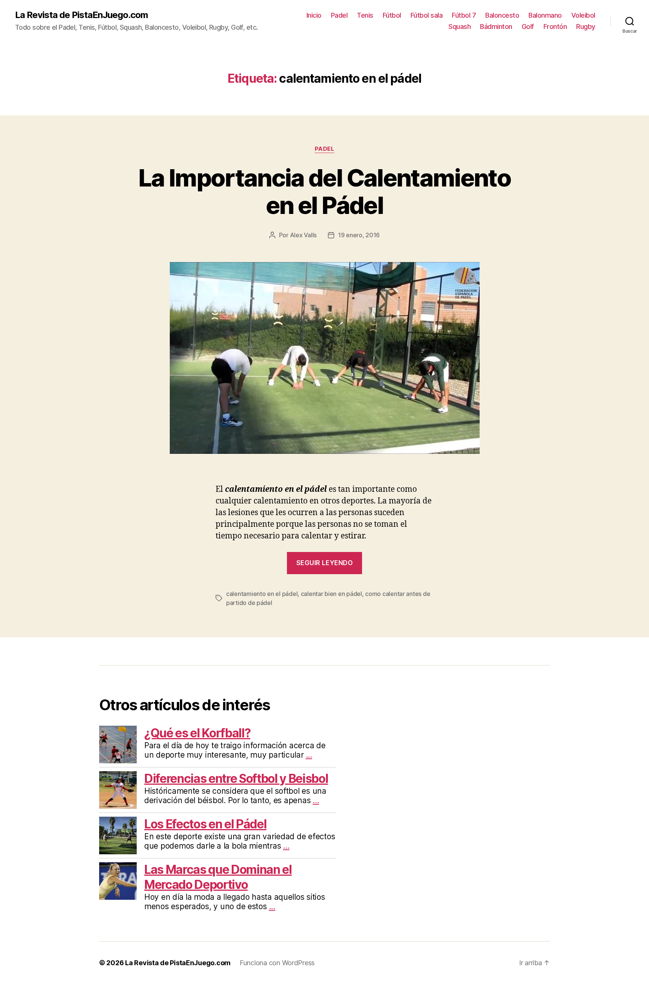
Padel (339, 15)
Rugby (585, 26)
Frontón (555, 26)
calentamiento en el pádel (261, 593)
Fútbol (392, 15)
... (309, 755)
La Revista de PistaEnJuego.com (81, 15)
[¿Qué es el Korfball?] (118, 744)
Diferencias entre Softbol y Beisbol (236, 778)
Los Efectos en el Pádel (205, 824)
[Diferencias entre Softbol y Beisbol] (118, 790)
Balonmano (545, 15)
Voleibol (583, 15)
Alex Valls (303, 235)
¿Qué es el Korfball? (197, 733)
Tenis (365, 15)
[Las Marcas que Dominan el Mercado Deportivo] (118, 881)
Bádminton (496, 26)
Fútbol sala (427, 15)
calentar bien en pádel (331, 593)
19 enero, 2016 (359, 235)
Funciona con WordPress (277, 963)
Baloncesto (502, 15)
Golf (528, 26)
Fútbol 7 (464, 15)
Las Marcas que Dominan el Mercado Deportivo (218, 877)
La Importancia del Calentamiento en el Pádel (324, 191)
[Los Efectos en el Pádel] (118, 835)
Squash (459, 26)
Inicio (313, 15)
